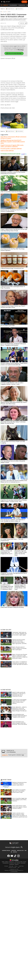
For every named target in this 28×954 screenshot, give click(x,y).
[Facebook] (8, 856)
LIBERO (3, 861)
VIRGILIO (6, 861)
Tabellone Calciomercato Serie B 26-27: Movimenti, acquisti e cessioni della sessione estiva (13, 141)
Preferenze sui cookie (12, 867)
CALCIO (4, 11)
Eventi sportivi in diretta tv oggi (16, 755)
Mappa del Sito (20, 850)
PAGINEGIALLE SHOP (19, 861)
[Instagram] (18, 856)
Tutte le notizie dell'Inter (7, 150)
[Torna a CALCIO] (1, 5)
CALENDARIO (13, 5)
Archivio (15, 851)
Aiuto (18, 867)
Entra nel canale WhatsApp (14, 53)
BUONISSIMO (11, 864)
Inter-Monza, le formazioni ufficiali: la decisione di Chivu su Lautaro (13, 137)
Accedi (24, 1)
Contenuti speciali (6, 850)
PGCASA (24, 861)
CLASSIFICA (22, 5)
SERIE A (9, 11)
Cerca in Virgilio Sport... (13, 847)
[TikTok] (15, 856)
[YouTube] (12, 856)
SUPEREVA (17, 864)
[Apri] (1, 1)
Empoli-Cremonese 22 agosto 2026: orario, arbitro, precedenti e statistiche (12, 145)
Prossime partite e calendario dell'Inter (11, 148)
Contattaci (13, 850)
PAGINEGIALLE (11, 861)
